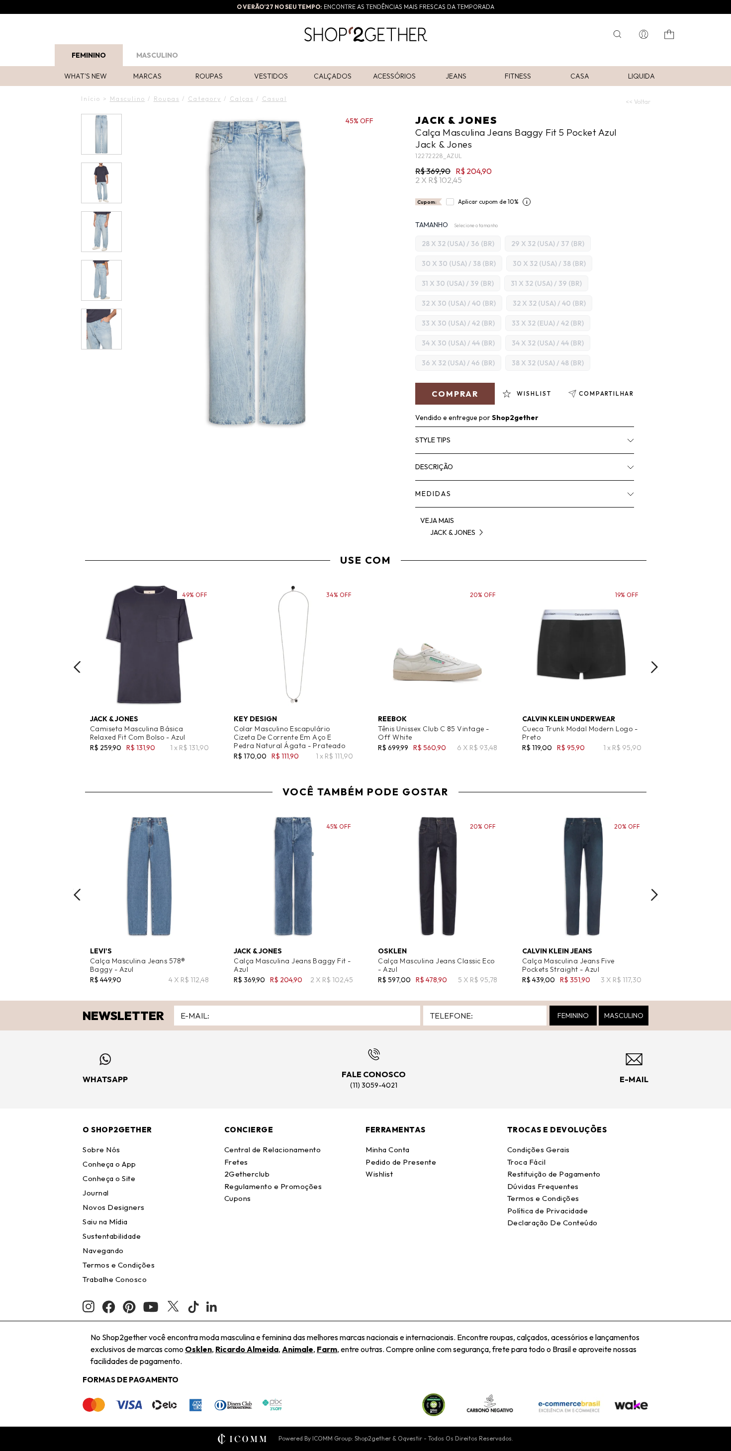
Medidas (433, 493)
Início (90, 98)
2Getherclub (247, 1174)
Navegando (103, 1250)
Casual (274, 98)
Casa (579, 76)
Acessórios (394, 76)
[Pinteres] (129, 1306)
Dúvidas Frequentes (543, 1186)
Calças (242, 98)
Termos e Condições (119, 1265)
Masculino (157, 55)
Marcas (147, 76)
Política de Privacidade (547, 1210)
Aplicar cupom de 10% (488, 201)
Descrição (434, 466)
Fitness (518, 76)
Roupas (209, 76)
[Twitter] (173, 1307)
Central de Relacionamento (272, 1149)
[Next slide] (654, 667)
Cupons (237, 1198)
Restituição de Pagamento (554, 1174)
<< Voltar (638, 101)
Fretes (236, 1162)
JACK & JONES (456, 120)
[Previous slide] (77, 667)
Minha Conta (388, 1149)
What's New (85, 76)
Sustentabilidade (112, 1236)
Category (204, 98)
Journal (96, 1192)
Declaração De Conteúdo (552, 1222)
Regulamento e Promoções (273, 1186)
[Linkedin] (211, 1306)
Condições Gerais (538, 1149)
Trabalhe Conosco (115, 1279)
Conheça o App (109, 1164)
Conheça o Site (109, 1178)
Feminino (89, 55)
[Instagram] (88, 1306)
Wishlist (379, 1174)
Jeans (456, 76)
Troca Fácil (526, 1162)
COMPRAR (455, 394)
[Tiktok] (193, 1306)
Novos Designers (114, 1207)
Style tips (433, 439)
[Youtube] (150, 1306)
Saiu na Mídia (105, 1221)
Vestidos (271, 76)
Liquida (641, 76)
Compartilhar (606, 393)
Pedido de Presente (401, 1162)
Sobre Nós (101, 1149)
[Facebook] (108, 1306)
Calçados (333, 76)
